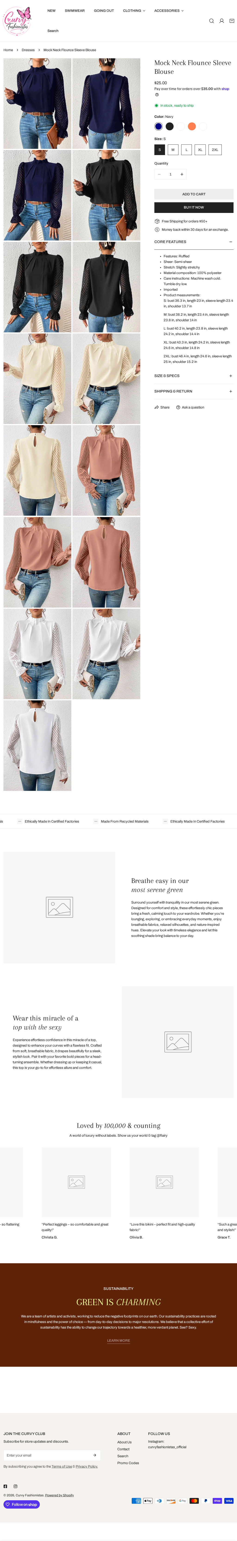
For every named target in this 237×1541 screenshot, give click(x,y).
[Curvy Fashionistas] (17, 20)
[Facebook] (5, 1486)
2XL (215, 150)
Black (169, 126)
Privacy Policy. (87, 1466)
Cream (181, 126)
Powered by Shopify (59, 1495)
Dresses (28, 50)
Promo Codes (128, 1463)
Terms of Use (62, 1466)
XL (200, 150)
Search (122, 1456)
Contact (123, 1449)
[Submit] (94, 1455)
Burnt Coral (192, 126)
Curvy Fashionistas (30, 1495)
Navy (158, 126)
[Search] (211, 21)
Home (8, 50)
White (203, 126)
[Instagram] (15, 1486)
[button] (232, 21)
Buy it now (194, 207)
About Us (124, 1442)
